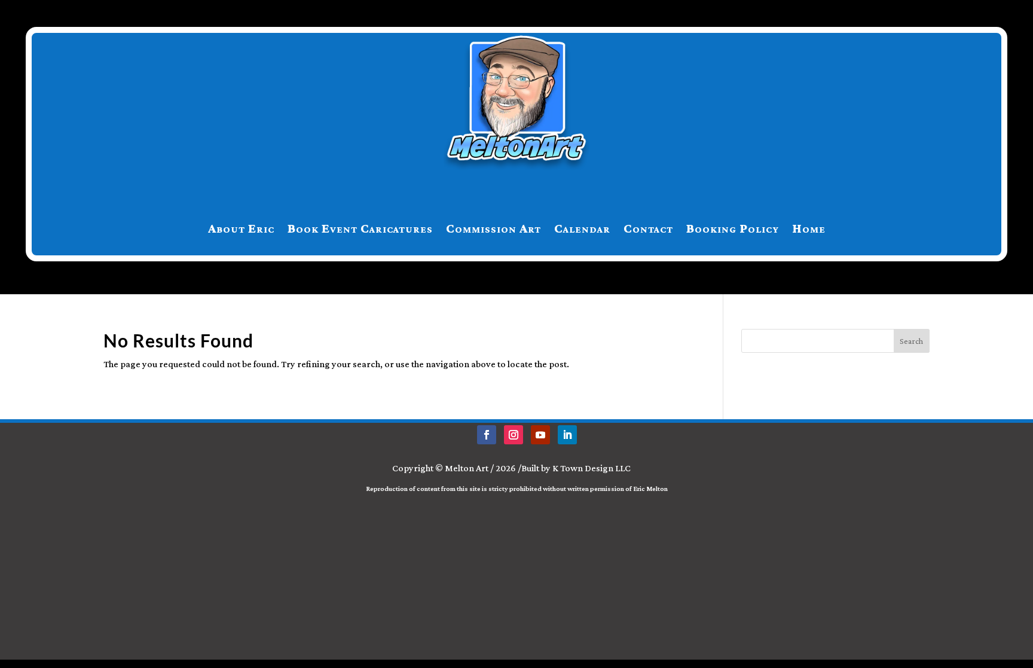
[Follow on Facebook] (486, 434)
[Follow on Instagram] (513, 434)
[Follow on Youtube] (540, 434)
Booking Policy (732, 228)
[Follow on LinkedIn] (567, 434)
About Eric (241, 228)
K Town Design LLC (591, 468)
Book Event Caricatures (360, 228)
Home (809, 228)
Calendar (582, 228)
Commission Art (493, 228)
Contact (648, 228)
